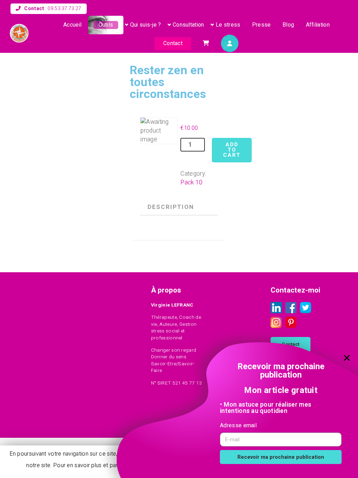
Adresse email (238, 425)
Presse (261, 25)
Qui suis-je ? (145, 25)
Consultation (188, 25)
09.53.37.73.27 (64, 8)
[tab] (170, 207)
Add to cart (232, 150)
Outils (106, 25)
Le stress (228, 25)
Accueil (72, 25)
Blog (288, 25)
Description (171, 207)
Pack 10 (191, 182)
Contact (172, 43)
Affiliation (318, 25)
